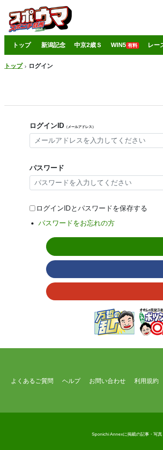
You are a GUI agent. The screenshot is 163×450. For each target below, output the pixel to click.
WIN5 (124, 44)
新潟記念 (53, 44)
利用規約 (146, 380)
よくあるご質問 (32, 380)
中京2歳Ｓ (88, 44)
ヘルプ (71, 380)
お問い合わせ (107, 380)
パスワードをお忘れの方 (76, 223)
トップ (22, 44)
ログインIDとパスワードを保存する (91, 208)
